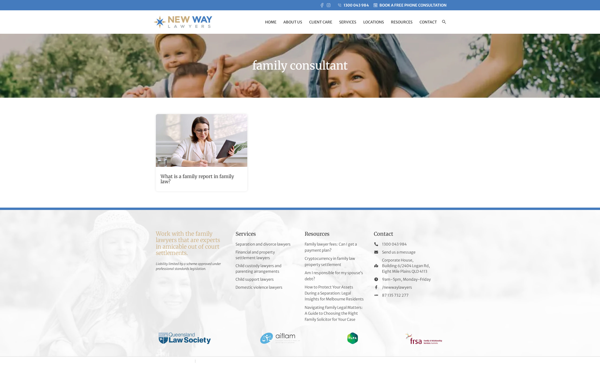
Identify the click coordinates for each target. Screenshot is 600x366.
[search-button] (444, 22)
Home (270, 22)
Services (347, 22)
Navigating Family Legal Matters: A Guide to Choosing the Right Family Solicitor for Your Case (334, 313)
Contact (428, 22)
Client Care (320, 22)
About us (292, 22)
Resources (401, 22)
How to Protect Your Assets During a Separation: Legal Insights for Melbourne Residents (334, 293)
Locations (373, 22)
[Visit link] (201, 152)
